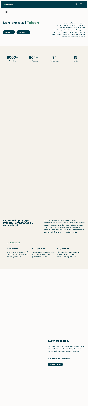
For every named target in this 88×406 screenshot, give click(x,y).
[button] (81, 4)
